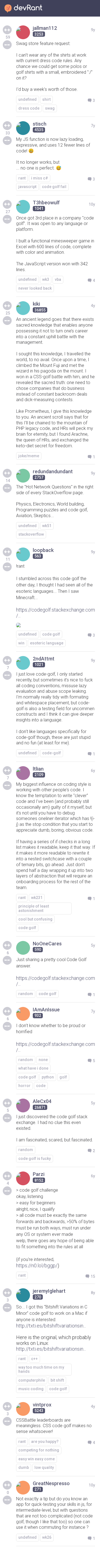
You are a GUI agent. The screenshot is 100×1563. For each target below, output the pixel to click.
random (25, 993)
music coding (31, 1389)
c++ (34, 1358)
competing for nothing (38, 1450)
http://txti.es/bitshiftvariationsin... (51, 1326)
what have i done (33, 1068)
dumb (23, 1467)
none (43, 1059)
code (41, 1085)
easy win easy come (36, 1459)
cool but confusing (35, 919)
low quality (44, 1467)
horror (24, 1085)
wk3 (45, 279)
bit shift (57, 1380)
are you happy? (45, 1441)
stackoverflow (31, 534)
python (48, 1077)
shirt (46, 99)
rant (22, 178)
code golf (51, 634)
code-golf (51, 753)
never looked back (35, 288)
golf (63, 1077)
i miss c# (39, 178)
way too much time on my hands (41, 1369)
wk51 (46, 525)
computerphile (31, 1380)
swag (50, 108)
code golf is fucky (34, 1158)
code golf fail (54, 186)
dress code (28, 108)
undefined (27, 99)
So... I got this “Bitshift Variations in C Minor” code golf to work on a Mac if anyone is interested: (51, 1313)
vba (58, 279)
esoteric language (46, 643)
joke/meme (28, 456)
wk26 (46, 1537)
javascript (27, 186)
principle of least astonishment (33, 908)
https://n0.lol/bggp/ (37, 1265)
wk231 (36, 897)
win (21, 643)
